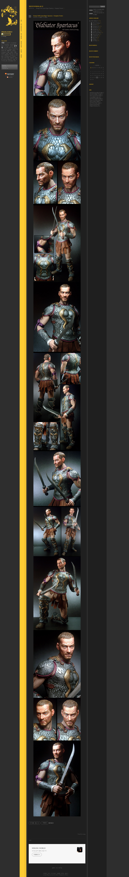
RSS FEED (10, 77)
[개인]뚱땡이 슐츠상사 (95, 97)
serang (44, 874)
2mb (2, 58)
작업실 (10, 49)
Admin (20, 56)
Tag (20, 20)
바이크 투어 (4, 49)
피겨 (14, 60)
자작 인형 (6, 58)
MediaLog (20, 36)
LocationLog (20, 27)
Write (20, 51)
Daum (57, 874)
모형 (7, 53)
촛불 (15, 52)
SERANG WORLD (6, 32)
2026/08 (97, 65)
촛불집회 (9, 50)
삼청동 (11, 46)
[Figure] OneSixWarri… (95, 104)
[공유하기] (36, 823)
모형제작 (12, 58)
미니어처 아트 (7, 47)
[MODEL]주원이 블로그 (96, 103)
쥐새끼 (3, 53)
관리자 (62, 873)
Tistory (66, 874)
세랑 (2, 42)
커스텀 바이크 (8, 56)
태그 (49, 873)
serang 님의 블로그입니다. (39, 850)
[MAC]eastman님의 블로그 (96, 95)
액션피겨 (9, 59)
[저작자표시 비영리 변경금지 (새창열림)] (51, 823)
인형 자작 (11, 53)
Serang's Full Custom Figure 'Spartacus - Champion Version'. (49, 8)
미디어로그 (53, 873)
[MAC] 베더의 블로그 (95, 101)
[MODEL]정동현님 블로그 (96, 98)
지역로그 (45, 873)
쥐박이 (14, 56)
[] (57, 867)
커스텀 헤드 (6, 44)
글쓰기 (66, 873)
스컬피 (11, 52)
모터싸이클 (13, 44)
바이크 (5, 59)
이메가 (14, 49)
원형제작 (6, 55)
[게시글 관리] (38, 823)
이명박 (13, 50)
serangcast (3, 52)
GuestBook (20, 44)
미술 (8, 52)
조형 (14, 59)
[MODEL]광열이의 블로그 (96, 94)
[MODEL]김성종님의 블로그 (97, 92)
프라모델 (10, 60)
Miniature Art (36, 17)
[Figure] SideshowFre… (95, 106)
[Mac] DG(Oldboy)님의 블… (97, 100)
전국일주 (6, 46)
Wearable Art (12, 55)
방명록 (58, 873)
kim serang (14, 47)
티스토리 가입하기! (9, 75)
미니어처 (7, 42)
